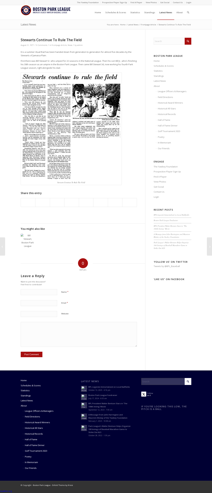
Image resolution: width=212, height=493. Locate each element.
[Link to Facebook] (21, 2)
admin (80, 45)
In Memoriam (164, 142)
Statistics (158, 70)
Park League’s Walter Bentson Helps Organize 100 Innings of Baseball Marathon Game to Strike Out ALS (171, 245)
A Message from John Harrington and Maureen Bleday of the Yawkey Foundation (172, 235)
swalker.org (6, 491)
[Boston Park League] (45, 12)
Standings (159, 75)
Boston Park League (42, 485)
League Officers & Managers (172, 91)
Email (64, 302)
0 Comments (41, 45)
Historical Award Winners (170, 102)
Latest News (28, 24)
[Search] (188, 12)
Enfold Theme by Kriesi (62, 485)
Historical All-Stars (167, 108)
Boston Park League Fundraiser (166, 220)
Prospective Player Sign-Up (114, 2)
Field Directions (165, 97)
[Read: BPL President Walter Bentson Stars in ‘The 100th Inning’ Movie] (84, 405)
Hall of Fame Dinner (168, 125)
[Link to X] (26, 2)
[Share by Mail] (129, 202)
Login (188, 2)
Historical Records (167, 114)
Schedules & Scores (164, 65)
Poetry (161, 136)
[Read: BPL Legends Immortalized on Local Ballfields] (84, 389)
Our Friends (164, 148)
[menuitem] (88, 2)
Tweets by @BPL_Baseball (167, 266)
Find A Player (136, 2)
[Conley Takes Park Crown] (2, 246)
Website (65, 313)
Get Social (164, 2)
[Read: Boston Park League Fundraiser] (84, 397)
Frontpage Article (59, 45)
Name (64, 291)
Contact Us (178, 2)
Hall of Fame (164, 119)
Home (157, 60)
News (70, 45)
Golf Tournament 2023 (169, 131)
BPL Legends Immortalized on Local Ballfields (171, 215)
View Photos (151, 2)
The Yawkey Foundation (88, 2)
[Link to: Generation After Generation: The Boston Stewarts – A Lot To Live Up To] (28, 241)
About (157, 86)
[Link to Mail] (31, 2)
